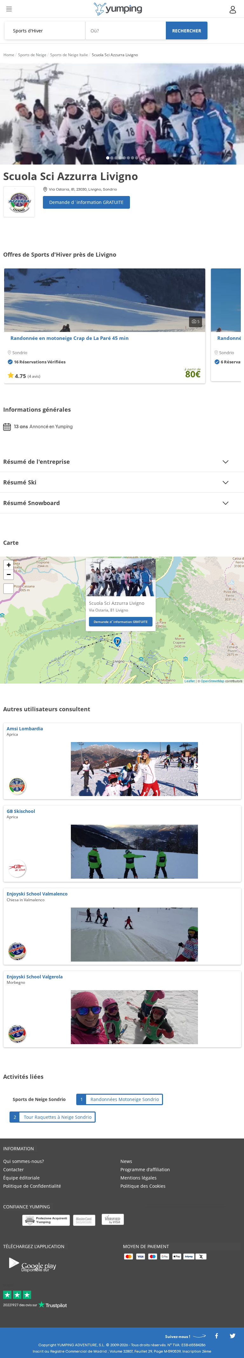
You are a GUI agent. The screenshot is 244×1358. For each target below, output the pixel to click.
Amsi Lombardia (25, 728)
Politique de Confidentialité (32, 1186)
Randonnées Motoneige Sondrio (125, 1099)
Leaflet (190, 681)
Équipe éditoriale (21, 1178)
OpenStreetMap (212, 681)
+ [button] (9, 565)
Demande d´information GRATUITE (86, 202)
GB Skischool (21, 811)
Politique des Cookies (143, 1186)
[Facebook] (216, 1337)
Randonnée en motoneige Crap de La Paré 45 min (69, 338)
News (126, 1161)
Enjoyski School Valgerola (35, 976)
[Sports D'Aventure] (117, 9)
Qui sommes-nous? (23, 1161)
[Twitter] (232, 1337)
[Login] (233, 10)
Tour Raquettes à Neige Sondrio (58, 1117)
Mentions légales (138, 1178)
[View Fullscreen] (8, 588)
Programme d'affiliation (145, 1169)
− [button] (9, 574)
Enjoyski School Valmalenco (37, 893)
